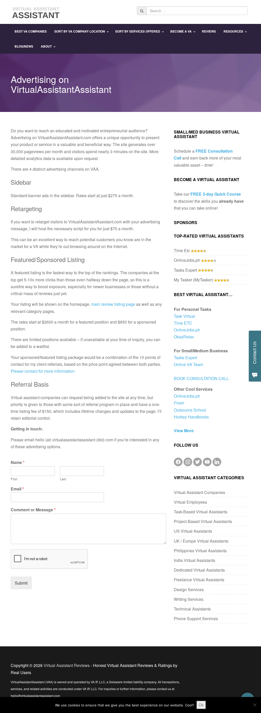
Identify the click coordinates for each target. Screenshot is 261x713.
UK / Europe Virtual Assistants (201, 541)
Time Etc (182, 250)
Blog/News (24, 46)
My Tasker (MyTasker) (193, 280)
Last (63, 479)
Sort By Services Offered (137, 31)
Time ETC (183, 323)
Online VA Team (188, 364)
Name (17, 462)
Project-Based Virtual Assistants (203, 521)
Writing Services (188, 599)
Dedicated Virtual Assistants (199, 570)
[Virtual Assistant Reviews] (36, 11)
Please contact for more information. (43, 371)
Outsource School (190, 410)
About (46, 46)
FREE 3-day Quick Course (215, 194)
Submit (21, 583)
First (14, 479)
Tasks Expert (185, 270)
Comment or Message (33, 510)
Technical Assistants (192, 609)
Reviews (209, 31)
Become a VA (181, 31)
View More (184, 430)
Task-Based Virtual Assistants (200, 512)
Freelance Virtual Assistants (199, 580)
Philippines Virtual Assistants (200, 551)
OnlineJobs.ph (187, 260)
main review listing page (113, 304)
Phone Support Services (196, 618)
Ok (201, 704)
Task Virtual (184, 316)
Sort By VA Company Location (79, 31)
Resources (233, 31)
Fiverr (179, 403)
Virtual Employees (190, 502)
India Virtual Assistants (194, 560)
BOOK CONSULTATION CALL (201, 378)
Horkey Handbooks (191, 417)
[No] (254, 704)
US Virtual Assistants (193, 531)
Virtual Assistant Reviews (67, 665)
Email (17, 489)
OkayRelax (184, 337)
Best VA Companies (31, 31)
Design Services (189, 589)
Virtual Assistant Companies (199, 492)
